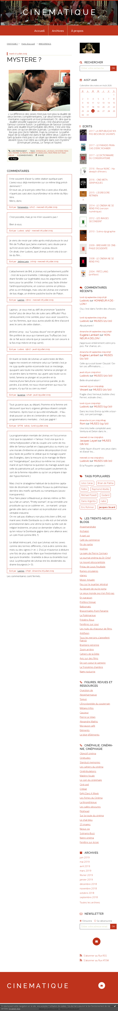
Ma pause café (87, 725)
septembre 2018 (89, 897)
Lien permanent (19, 151)
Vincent (84, 389)
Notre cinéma (87, 837)
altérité (24, 153)
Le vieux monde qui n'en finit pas (97, 593)
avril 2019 (85, 866)
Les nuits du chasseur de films (96, 628)
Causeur (84, 712)
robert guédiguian (38, 153)
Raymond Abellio (100, 489)
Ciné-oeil (84, 784)
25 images (85, 824)
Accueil (39, 30)
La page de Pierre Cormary (94, 553)
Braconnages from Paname (94, 610)
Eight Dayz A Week (89, 793)
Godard (105, 495)
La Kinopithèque (88, 802)
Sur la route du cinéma (92, 815)
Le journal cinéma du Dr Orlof (95, 557)
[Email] (96, 941)
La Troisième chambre (91, 667)
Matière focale (87, 775)
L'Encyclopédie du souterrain (95, 703)
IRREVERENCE (45, 43)
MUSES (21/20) (103, 320)
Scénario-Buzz (87, 833)
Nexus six (85, 828)
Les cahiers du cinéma (91, 766)
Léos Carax (87, 483)
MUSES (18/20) (103, 460)
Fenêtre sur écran (89, 842)
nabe (103, 501)
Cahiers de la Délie (89, 653)
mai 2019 (85, 861)
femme (16, 153)
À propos (77, 30)
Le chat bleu (86, 819)
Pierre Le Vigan (87, 716)
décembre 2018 (88, 884)
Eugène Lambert (89, 334)
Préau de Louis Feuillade (92, 566)
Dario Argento (88, 501)
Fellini (84, 489)
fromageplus (23, 207)
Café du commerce (90, 539)
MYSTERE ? (24, 59)
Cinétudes (85, 757)
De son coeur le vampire (93, 662)
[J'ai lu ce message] (115, 1006)
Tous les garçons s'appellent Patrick (95, 639)
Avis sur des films (89, 658)
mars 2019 (85, 870)
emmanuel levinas (45, 151)
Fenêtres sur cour (89, 624)
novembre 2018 (88, 888)
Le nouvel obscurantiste (92, 562)
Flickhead (84, 811)
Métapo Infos (87, 708)
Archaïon (84, 531)
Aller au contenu (10, 2)
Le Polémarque (88, 615)
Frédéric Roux (87, 619)
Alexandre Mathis (89, 721)
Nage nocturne (87, 671)
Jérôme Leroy (23, 262)
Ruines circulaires (89, 571)
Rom (82, 423)
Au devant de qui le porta (93, 588)
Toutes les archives (90, 902)
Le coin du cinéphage (91, 779)
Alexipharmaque (88, 694)
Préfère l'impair (88, 602)
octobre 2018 (87, 892)
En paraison (86, 597)
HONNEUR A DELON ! (95, 336)
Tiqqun (83, 699)
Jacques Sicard (107, 507)
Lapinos (21, 300)
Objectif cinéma (88, 753)
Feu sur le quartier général (94, 584)
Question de (86, 690)
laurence (21, 395)
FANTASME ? (12, 43)
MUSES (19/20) (103, 406)
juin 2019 (85, 857)
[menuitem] (39, 30)
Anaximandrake (88, 526)
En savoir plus (14, 1008)
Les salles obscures (90, 806)
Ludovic (84, 300)
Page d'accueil (28, 43)
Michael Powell (88, 495)
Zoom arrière (87, 649)
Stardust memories (90, 762)
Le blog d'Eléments (89, 734)
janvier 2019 (86, 879)
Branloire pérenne (89, 644)
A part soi (85, 535)
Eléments (85, 730)
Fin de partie (86, 544)
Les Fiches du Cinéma (91, 797)
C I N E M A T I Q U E (59, 12)
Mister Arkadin (87, 579)
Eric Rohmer (87, 507)
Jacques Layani (88, 440)
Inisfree (84, 548)
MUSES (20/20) (103, 375)
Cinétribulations (88, 771)
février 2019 (86, 875)
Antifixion (84, 633)
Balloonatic (85, 606)
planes (83, 575)
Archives (58, 30)
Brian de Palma (105, 483)
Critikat (83, 788)
